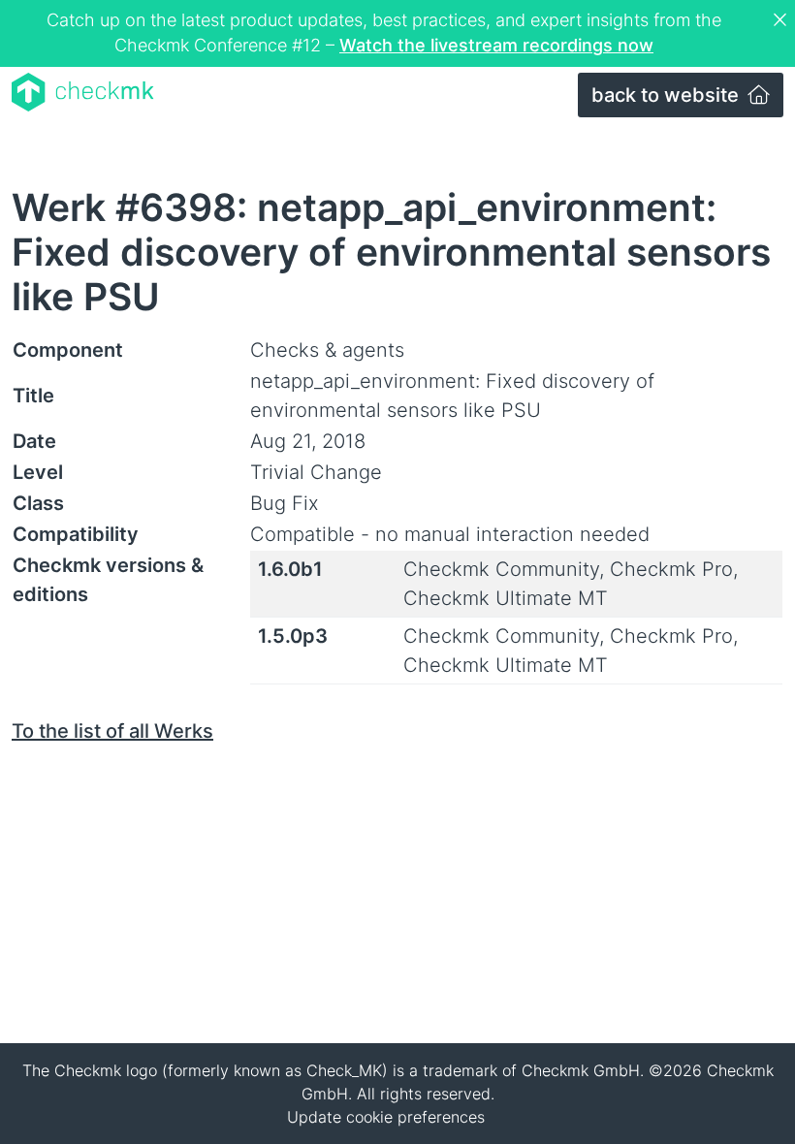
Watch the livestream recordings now (496, 45)
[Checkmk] (83, 92)
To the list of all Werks (112, 731)
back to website (667, 95)
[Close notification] (782, 20)
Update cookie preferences (386, 1117)
